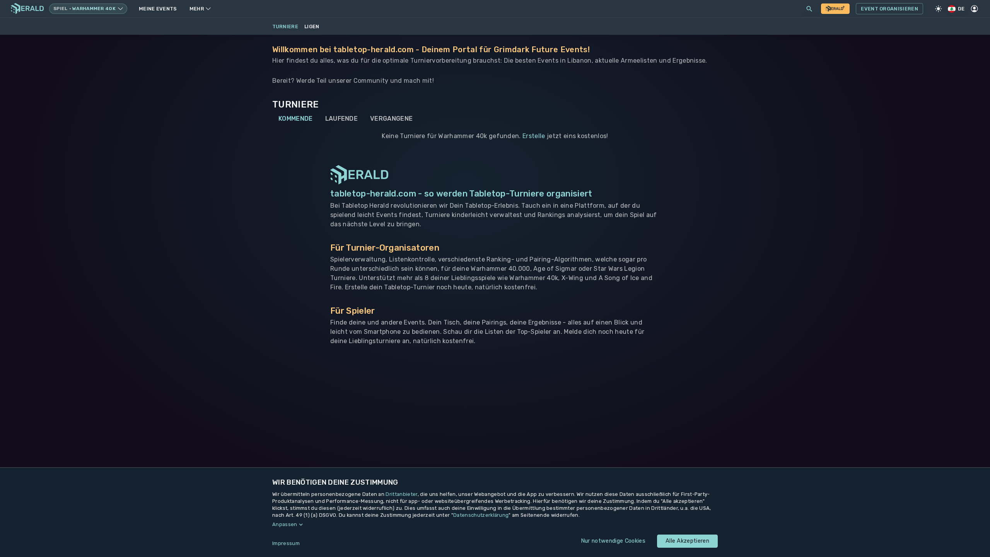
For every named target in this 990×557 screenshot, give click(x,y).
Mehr (196, 9)
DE (961, 9)
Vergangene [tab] (391, 118)
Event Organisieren (889, 9)
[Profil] (974, 9)
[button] (495, 524)
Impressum (286, 543)
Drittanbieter (401, 494)
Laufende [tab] (341, 118)
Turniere (285, 26)
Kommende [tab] (295, 118)
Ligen (311, 26)
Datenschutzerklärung (481, 515)
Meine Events (158, 9)
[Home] (27, 9)
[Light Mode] (938, 9)
